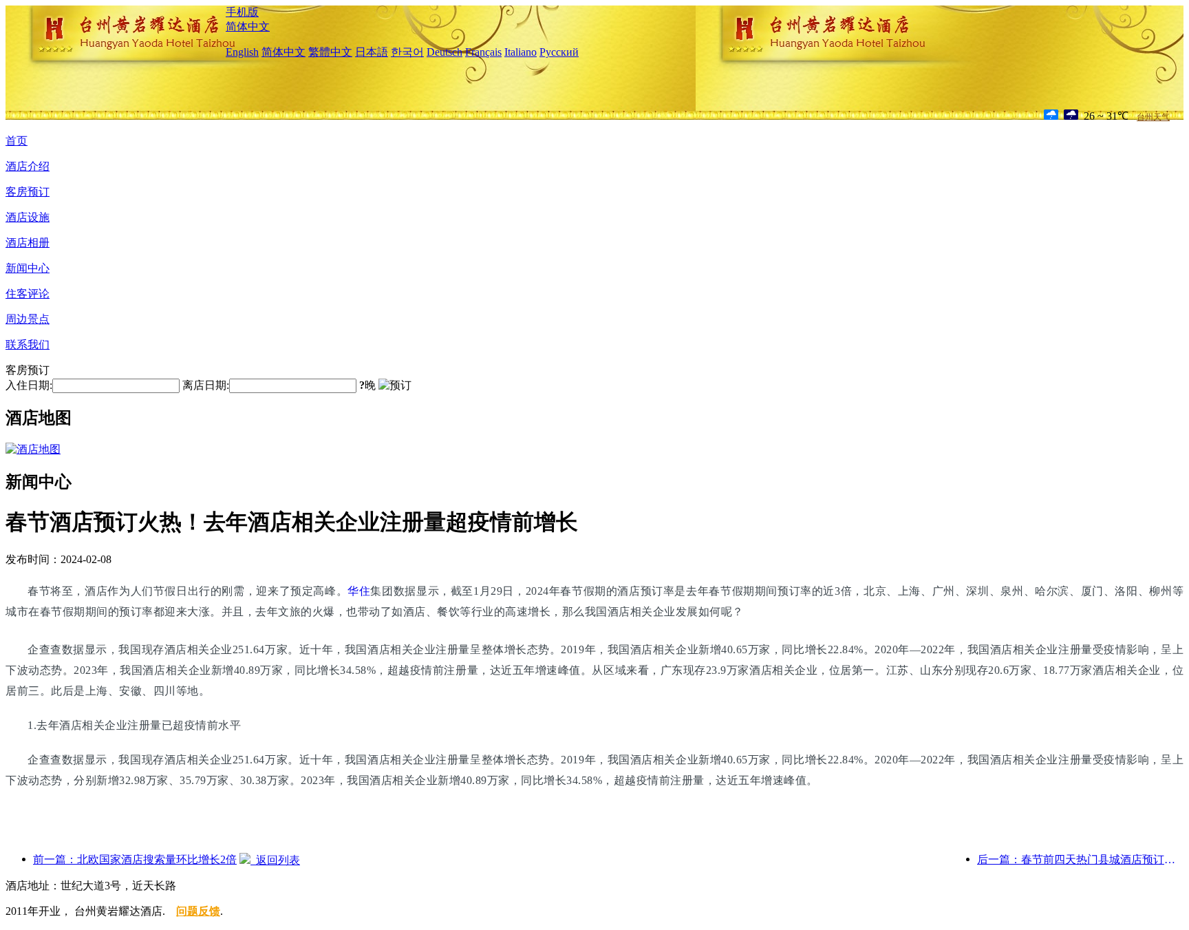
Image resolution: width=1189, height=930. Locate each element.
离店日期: (205, 385)
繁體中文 (330, 52)
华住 (358, 591)
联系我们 (28, 344)
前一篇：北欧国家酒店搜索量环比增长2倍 (135, 859)
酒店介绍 (28, 166)
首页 (17, 141)
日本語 (371, 52)
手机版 (242, 12)
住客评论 (28, 293)
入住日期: (29, 385)
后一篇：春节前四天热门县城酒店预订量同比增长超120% (1080, 859)
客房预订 (28, 192)
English (242, 52)
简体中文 (248, 26)
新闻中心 (28, 268)
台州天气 (1153, 117)
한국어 (407, 52)
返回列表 (275, 860)
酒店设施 (28, 217)
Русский (559, 52)
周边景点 (28, 319)
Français (483, 52)
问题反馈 (198, 911)
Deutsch (444, 52)
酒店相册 (28, 243)
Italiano (520, 52)
